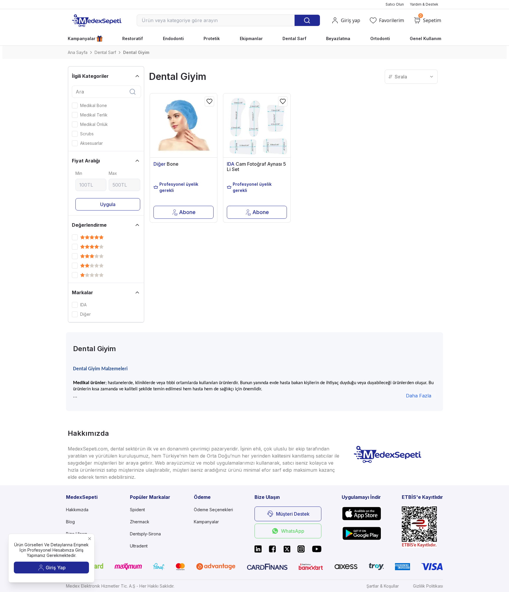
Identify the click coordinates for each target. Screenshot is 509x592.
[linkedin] (258, 548)
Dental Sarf (294, 38)
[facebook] (272, 548)
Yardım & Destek (424, 4)
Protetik (212, 38)
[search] (132, 92)
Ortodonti (380, 38)
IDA (83, 305)
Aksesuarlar (91, 143)
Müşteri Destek (293, 514)
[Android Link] (361, 533)
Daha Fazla (418, 396)
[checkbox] (75, 105)
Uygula (107, 204)
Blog (70, 521)
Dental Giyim (136, 52)
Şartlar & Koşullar (382, 585)
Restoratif (132, 38)
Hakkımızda (77, 509)
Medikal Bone (93, 105)
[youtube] (316, 549)
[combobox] (411, 77)
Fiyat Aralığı (86, 161)
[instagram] (301, 548)
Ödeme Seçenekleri (213, 509)
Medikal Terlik (94, 115)
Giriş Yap (56, 567)
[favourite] (209, 101)
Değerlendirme (89, 225)
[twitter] (286, 548)
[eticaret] (422, 527)
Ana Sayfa (77, 52)
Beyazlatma (338, 38)
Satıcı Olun (395, 4)
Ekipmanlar (251, 38)
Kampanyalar (81, 38)
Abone (187, 212)
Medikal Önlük (94, 124)
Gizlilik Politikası (428, 585)
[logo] (96, 20)
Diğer (85, 314)
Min (78, 173)
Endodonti (173, 38)
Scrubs (87, 134)
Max (113, 173)
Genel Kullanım (425, 38)
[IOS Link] (361, 513)
